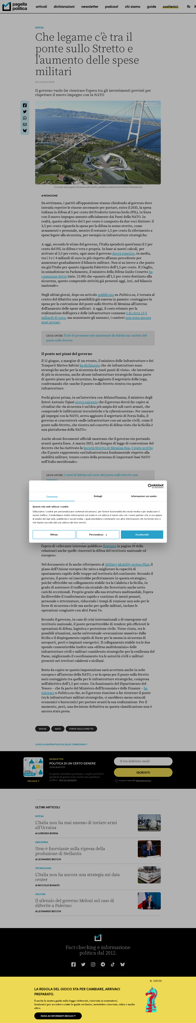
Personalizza (96, 534)
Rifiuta (54, 534)
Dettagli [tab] (98, 496)
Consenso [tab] (52, 496)
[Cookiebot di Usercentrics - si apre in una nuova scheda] (150, 486)
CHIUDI (157, 980)
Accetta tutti (142, 534)
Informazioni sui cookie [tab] (143, 496)
